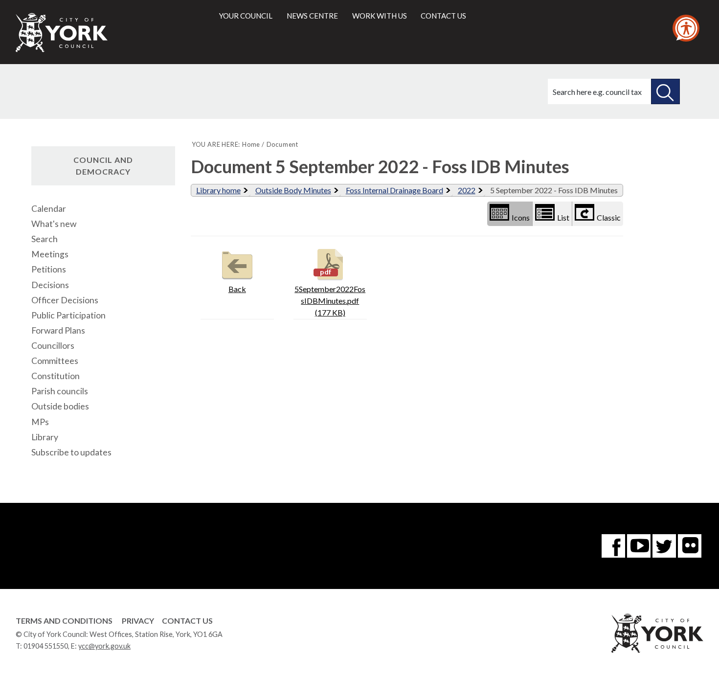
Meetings (49, 254)
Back (237, 289)
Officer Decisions (64, 300)
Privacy (138, 620)
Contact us (443, 15)
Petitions (48, 269)
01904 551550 (45, 646)
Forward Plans (58, 330)
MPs (40, 422)
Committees (54, 361)
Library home (218, 190)
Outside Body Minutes (293, 190)
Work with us (379, 15)
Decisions (50, 285)
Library (44, 437)
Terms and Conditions (64, 620)
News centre (312, 15)
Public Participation (68, 315)
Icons (521, 217)
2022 (466, 190)
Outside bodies (60, 406)
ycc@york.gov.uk (104, 646)
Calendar (48, 208)
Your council (245, 15)
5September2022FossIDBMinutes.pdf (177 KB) (329, 300)
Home (251, 144)
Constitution (55, 376)
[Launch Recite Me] (686, 28)
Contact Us (187, 620)
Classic (609, 217)
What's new (53, 224)
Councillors (52, 345)
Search (44, 239)
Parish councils (59, 391)
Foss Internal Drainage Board (394, 190)
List (563, 217)
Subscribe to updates (71, 452)
